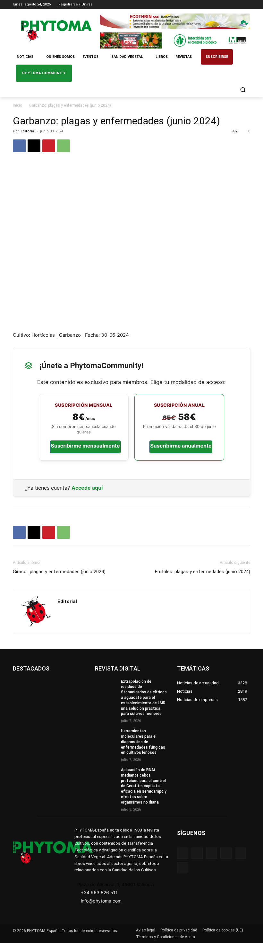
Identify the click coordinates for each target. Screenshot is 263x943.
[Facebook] (211, 4)
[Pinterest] (48, 145)
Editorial (28, 131)
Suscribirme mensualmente (85, 445)
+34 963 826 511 (99, 892)
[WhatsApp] (63, 145)
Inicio (17, 105)
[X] (237, 4)
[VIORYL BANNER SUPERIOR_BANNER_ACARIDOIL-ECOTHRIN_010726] (175, 21)
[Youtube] (246, 4)
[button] (242, 89)
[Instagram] (220, 4)
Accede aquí (87, 488)
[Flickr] (197, 853)
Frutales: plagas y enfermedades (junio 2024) (202, 571)
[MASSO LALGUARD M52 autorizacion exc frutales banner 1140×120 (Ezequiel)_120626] (175, 40)
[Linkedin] (229, 4)
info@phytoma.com (101, 900)
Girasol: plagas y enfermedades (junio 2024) (59, 571)
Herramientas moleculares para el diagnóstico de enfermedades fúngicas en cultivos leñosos (143, 742)
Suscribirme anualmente (180, 445)
